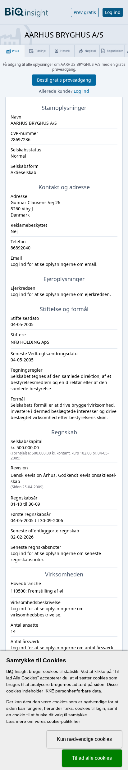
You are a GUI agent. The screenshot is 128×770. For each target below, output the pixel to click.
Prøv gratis (85, 12)
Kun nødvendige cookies (84, 739)
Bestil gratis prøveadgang (64, 80)
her (77, 721)
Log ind (113, 12)
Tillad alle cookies (92, 758)
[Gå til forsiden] (26, 12)
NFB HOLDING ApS (30, 342)
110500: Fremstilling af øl (37, 591)
